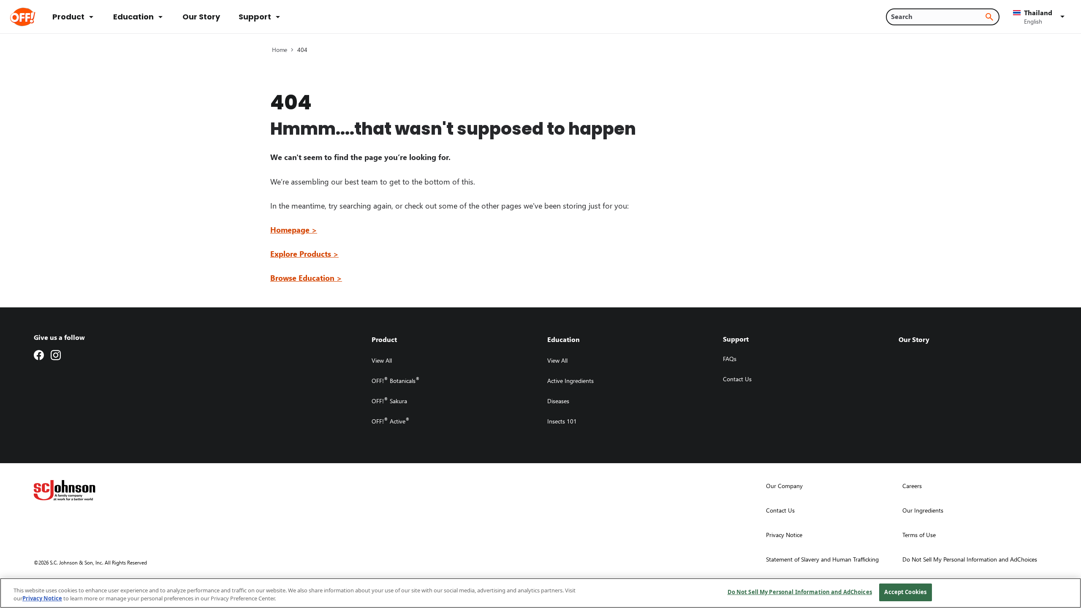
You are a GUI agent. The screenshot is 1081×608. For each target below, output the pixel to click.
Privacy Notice (42, 599)
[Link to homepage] (34, 17)
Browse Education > (306, 277)
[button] (1040, 17)
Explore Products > (304, 253)
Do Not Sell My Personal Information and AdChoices (800, 592)
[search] (989, 17)
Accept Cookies (905, 592)
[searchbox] (937, 16)
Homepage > (293, 229)
